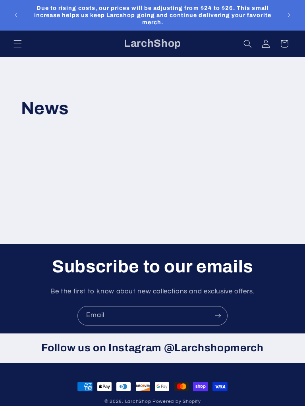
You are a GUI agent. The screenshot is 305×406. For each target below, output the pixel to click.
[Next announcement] (289, 15)
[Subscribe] (218, 316)
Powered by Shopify (176, 401)
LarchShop (138, 401)
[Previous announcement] (16, 15)
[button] (17, 43)
